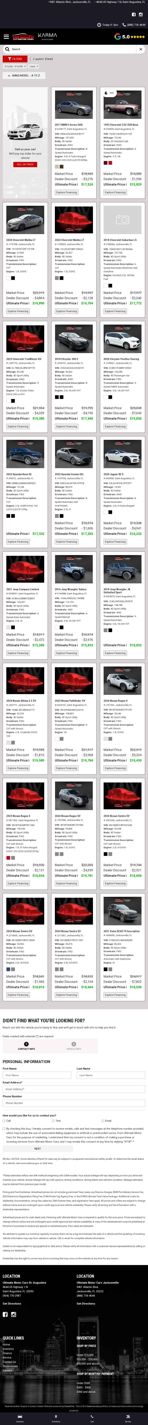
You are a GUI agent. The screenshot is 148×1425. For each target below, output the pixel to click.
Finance (7, 1353)
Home (6, 1344)
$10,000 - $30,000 (87, 1359)
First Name (10, 1068)
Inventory (8, 1349)
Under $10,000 (85, 1355)
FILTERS (17, 59)
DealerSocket (92, 1406)
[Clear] (49, 59)
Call (8, 1120)
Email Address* (12, 1082)
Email (108, 1120)
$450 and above (86, 1391)
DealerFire (69, 1406)
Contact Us (9, 1362)
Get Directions (12, 1303)
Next (37, 1148)
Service (7, 1357)
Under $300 (83, 1383)
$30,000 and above (88, 1363)
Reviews (129, 36)
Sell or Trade (25, 164)
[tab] (26, 1046)
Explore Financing (66, 192)
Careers (7, 1370)
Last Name (83, 1068)
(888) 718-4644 (86, 1295)
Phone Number (12, 1096)
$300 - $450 (84, 1387)
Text (58, 1120)
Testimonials (10, 1366)
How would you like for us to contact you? (29, 1115)
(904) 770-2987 (12, 1295)
